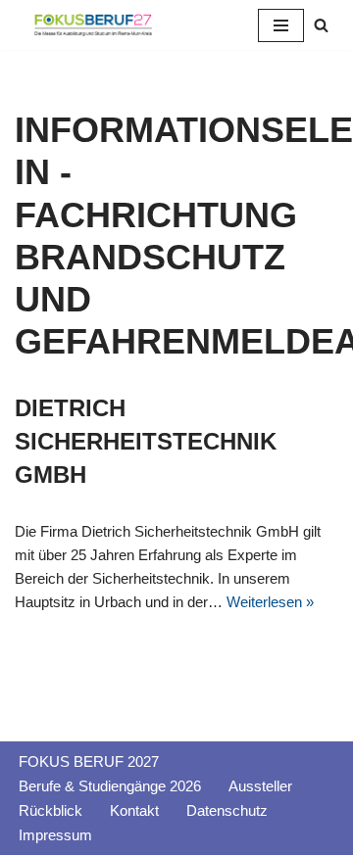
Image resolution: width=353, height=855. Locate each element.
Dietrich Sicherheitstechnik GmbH (146, 441)
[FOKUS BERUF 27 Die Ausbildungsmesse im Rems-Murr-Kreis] (93, 25)
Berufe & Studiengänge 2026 (110, 786)
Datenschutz (227, 810)
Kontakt (134, 810)
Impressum (55, 835)
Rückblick (50, 810)
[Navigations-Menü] (281, 25)
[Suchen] (321, 25)
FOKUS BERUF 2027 (89, 761)
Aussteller (260, 786)
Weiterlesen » (270, 602)
